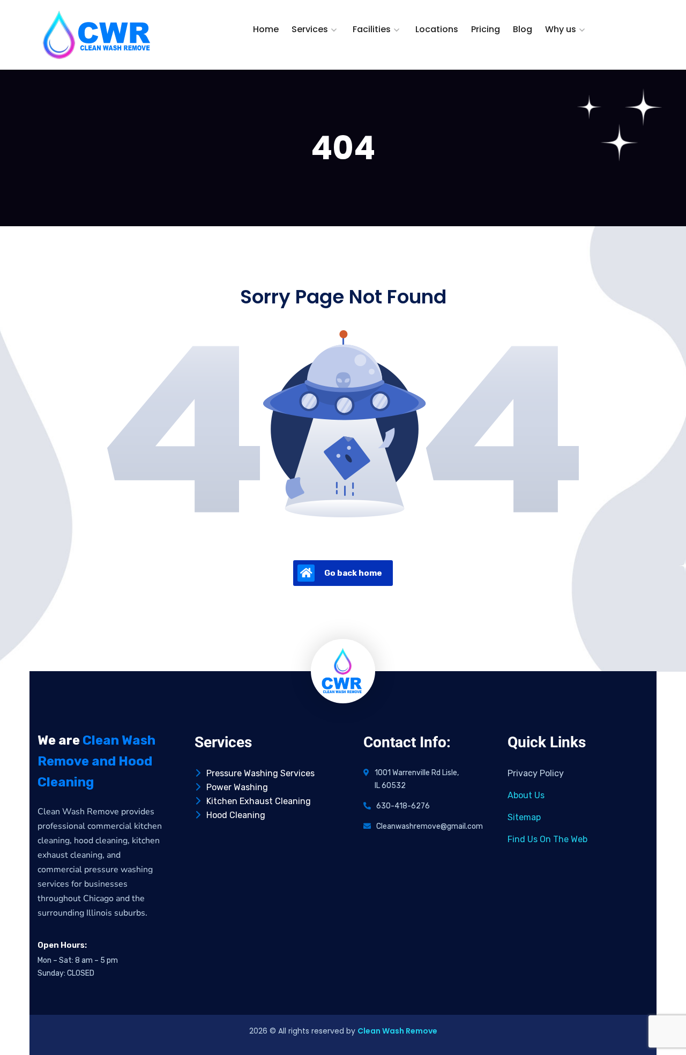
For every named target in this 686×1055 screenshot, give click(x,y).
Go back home (353, 573)
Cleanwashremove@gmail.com (429, 826)
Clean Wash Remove (397, 1031)
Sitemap (524, 817)
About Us (526, 795)
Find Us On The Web (547, 839)
